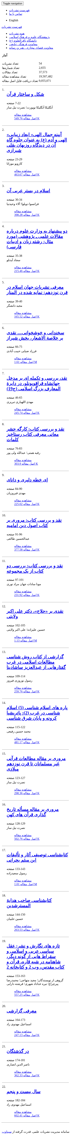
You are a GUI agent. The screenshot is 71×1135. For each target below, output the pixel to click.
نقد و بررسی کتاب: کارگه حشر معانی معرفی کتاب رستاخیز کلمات (35, 434)
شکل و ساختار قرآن (25, 94)
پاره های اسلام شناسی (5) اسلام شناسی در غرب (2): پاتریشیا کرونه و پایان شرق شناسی (37, 713)
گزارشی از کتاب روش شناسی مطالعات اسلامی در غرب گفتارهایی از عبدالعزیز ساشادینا (36, 662)
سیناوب (7, 1131)
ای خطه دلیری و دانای (27, 479)
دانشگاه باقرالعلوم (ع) (23, 40)
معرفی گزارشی (22, 1010)
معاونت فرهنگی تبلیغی (23, 44)
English (13, 20)
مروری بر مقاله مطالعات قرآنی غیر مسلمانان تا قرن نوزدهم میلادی (36, 763)
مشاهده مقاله (23, 114)
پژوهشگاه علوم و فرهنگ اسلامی (29, 37)
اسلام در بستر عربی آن (28, 190)
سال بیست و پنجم (24, 1091)
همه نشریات (16, 33)
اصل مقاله (27, 118)
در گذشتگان (18, 1051)
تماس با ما (15, 13)
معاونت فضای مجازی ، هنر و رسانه (31, 47)
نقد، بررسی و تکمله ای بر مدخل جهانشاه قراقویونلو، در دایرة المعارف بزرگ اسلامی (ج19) (37, 383)
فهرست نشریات (19, 10)
